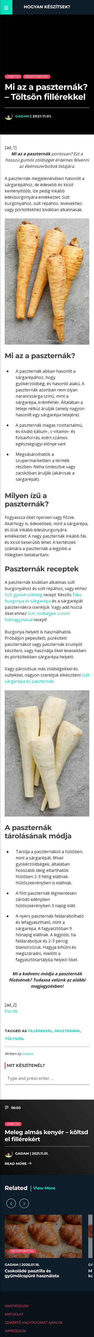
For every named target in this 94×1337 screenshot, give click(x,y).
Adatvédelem (16, 1305)
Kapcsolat (14, 1314)
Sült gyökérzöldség (23, 595)
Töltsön (14, 1039)
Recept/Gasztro (36, 76)
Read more (16, 1164)
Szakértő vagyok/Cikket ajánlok (34, 1322)
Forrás (11, 1011)
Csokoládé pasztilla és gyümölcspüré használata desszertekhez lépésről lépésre (37, 1276)
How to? (13, 76)
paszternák (67, 1031)
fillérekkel (40, 1031)
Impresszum (15, 1330)
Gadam (22, 116)
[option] (43, 1249)
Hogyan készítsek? (47, 7)
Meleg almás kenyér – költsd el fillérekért (46, 1135)
